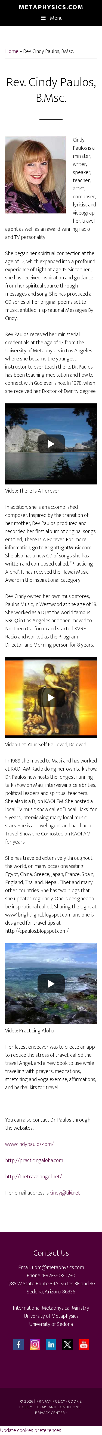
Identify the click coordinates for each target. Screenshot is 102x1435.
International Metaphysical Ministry (51, 1308)
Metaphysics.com (51, 7)
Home (11, 51)
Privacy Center (50, 1413)
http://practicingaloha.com (34, 1160)
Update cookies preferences (30, 1430)
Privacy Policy (50, 1401)
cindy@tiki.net (65, 1192)
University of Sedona (51, 1324)
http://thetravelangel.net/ (33, 1176)
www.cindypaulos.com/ (29, 1144)
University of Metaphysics (51, 1316)
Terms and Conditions (58, 1407)
